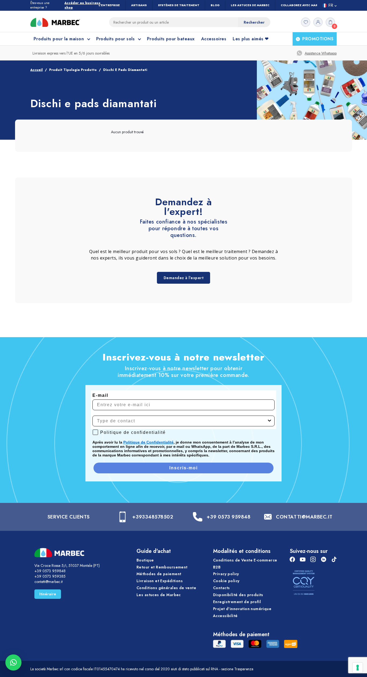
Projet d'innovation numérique (242, 608)
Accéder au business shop (82, 5)
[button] (13, 662)
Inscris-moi (183, 468)
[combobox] (182, 421)
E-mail (100, 395)
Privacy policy (226, 574)
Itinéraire (47, 594)
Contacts (221, 587)
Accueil (36, 69)
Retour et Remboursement (162, 567)
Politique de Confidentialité (148, 442)
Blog (215, 5)
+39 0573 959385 (50, 576)
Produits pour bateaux (171, 39)
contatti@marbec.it (48, 581)
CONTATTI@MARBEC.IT (304, 516)
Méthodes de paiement (158, 574)
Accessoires (213, 39)
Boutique (145, 560)
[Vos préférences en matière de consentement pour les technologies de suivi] (357, 667)
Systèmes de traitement (178, 5)
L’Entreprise (109, 5)
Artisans (139, 5)
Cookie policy (226, 581)
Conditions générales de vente (166, 587)
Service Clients (69, 516)
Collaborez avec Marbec (302, 5)
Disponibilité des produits (238, 594)
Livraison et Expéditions (159, 581)
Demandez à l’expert (183, 277)
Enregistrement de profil (237, 601)
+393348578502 (152, 516)
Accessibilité (225, 615)
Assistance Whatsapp (321, 53)
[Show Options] (269, 421)
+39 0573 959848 (228, 516)
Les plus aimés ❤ (251, 39)
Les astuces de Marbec (250, 5)
